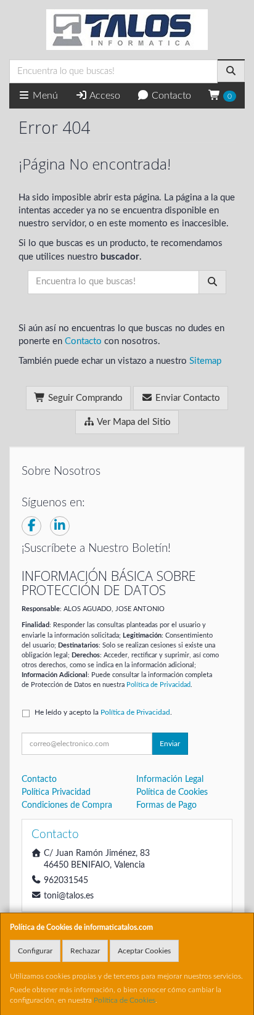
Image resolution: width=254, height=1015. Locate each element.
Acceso (104, 96)
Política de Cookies (124, 1000)
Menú (44, 96)
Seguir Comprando (84, 398)
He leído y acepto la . (103, 712)
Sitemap (205, 361)
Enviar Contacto (186, 398)
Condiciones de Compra (67, 805)
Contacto (170, 96)
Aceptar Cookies (144, 951)
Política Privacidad (56, 792)
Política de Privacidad (158, 684)
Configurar (35, 951)
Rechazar (85, 951)
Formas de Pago (166, 805)
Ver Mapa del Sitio (133, 422)
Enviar (170, 743)
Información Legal (169, 779)
